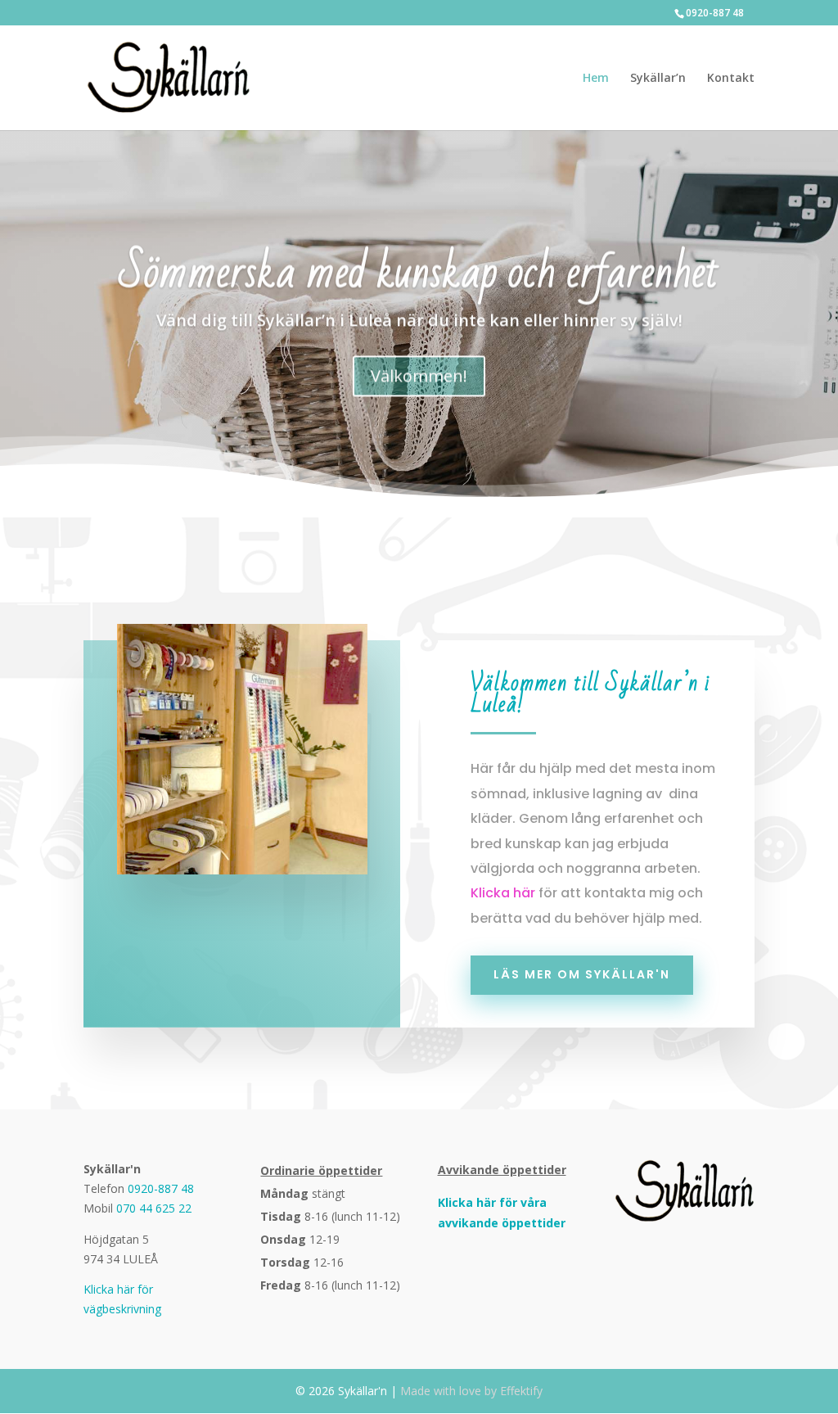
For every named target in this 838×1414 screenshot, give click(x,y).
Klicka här (503, 892)
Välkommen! (419, 375)
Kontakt (731, 78)
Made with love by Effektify (471, 1390)
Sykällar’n (658, 78)
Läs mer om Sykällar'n (581, 974)
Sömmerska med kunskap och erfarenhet (419, 272)
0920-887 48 (715, 13)
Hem (596, 78)
